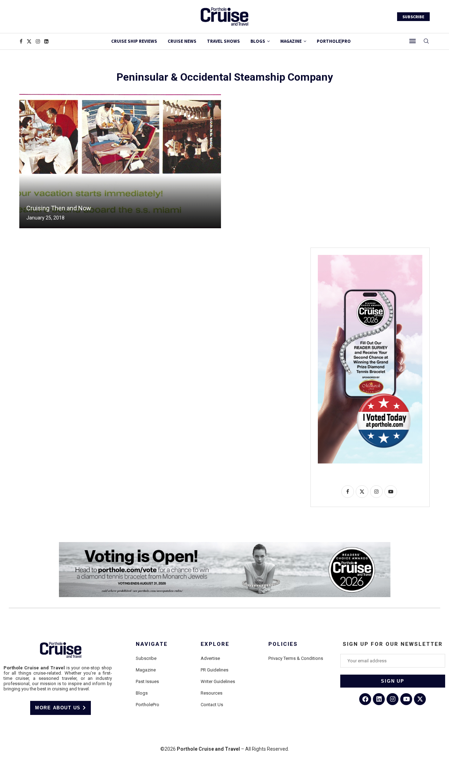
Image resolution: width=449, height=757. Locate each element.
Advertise (210, 658)
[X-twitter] (420, 699)
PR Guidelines (214, 670)
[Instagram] (37, 41)
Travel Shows (223, 41)
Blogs (257, 41)
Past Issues (147, 681)
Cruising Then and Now (58, 208)
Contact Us (212, 704)
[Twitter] (29, 41)
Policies (283, 644)
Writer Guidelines (218, 681)
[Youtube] (406, 699)
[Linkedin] (46, 41)
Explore (215, 644)
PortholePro (147, 704)
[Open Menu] (412, 41)
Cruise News (182, 41)
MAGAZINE (291, 41)
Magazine (146, 670)
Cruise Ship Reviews (134, 41)
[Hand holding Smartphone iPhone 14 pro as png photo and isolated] (370, 258)
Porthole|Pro (334, 41)
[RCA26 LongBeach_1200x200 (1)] (224, 545)
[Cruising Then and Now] (120, 161)
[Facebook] (21, 41)
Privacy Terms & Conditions (295, 658)
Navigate (152, 644)
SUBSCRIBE (413, 16)
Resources (211, 693)
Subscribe (146, 658)
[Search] (426, 41)
